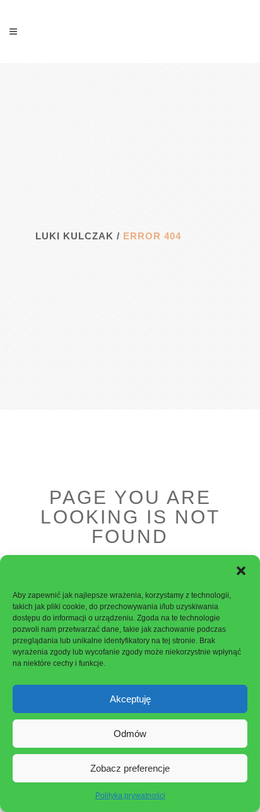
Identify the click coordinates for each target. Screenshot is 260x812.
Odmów (130, 733)
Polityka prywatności (130, 795)
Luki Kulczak (74, 236)
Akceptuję (130, 699)
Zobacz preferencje (130, 768)
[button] (241, 570)
